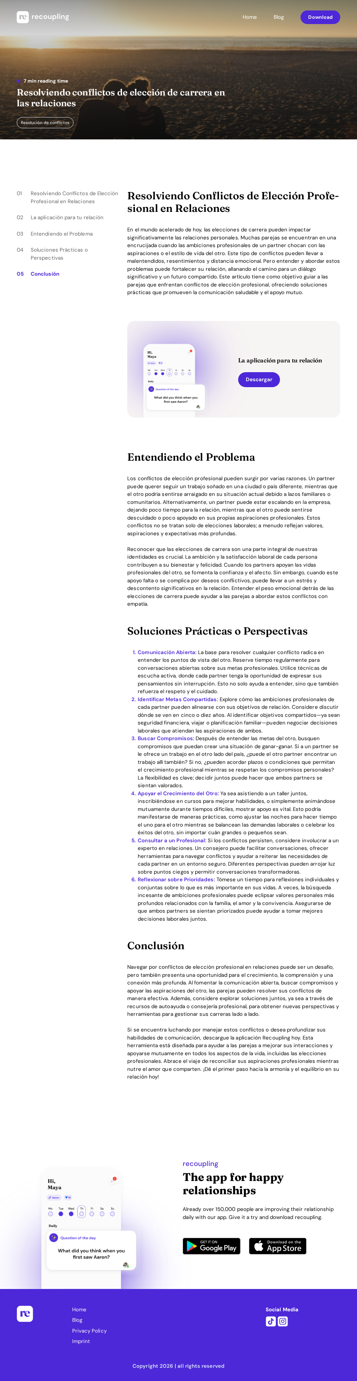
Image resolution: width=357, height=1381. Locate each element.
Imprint (81, 1341)
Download (320, 17)
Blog (279, 17)
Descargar (259, 379)
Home (250, 17)
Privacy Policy (89, 1330)
